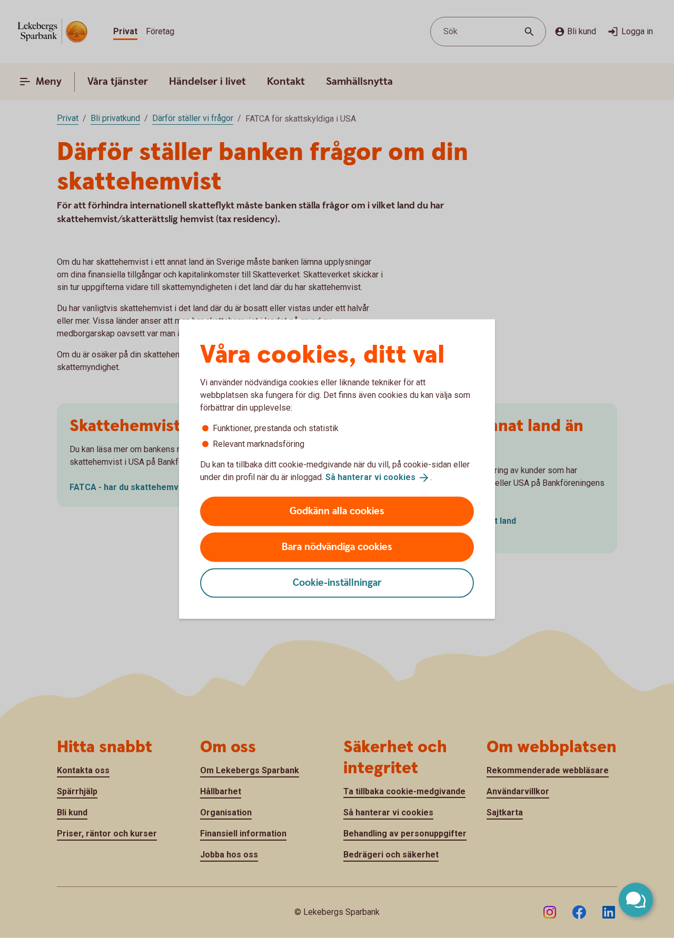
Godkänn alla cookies (337, 510)
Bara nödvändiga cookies (337, 546)
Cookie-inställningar (337, 582)
